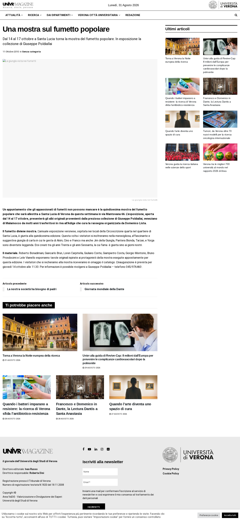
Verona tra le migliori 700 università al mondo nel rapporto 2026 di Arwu (216, 167)
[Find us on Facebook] (83, 449)
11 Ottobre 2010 (11, 51)
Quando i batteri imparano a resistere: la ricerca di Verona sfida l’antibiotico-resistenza (26, 408)
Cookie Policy (171, 473)
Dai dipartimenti (58, 15)
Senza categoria (31, 51)
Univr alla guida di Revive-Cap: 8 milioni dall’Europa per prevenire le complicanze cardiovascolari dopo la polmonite (118, 359)
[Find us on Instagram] (102, 449)
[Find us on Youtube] (89, 449)
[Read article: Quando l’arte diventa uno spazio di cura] (133, 387)
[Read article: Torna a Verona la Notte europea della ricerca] (40, 332)
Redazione (132, 15)
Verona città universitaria (98, 15)
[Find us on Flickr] (108, 449)
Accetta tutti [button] (230, 515)
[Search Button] (236, 15)
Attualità (12, 15)
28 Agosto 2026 (12, 419)
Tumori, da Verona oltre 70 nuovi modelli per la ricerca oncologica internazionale (217, 134)
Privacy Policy (171, 469)
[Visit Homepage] (18, 5)
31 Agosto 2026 (12, 360)
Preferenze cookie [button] (209, 515)
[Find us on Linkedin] (96, 449)
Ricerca (33, 15)
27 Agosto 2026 (119, 414)
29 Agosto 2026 (92, 368)
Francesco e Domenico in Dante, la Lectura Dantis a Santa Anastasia (77, 408)
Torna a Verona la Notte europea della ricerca (31, 355)
